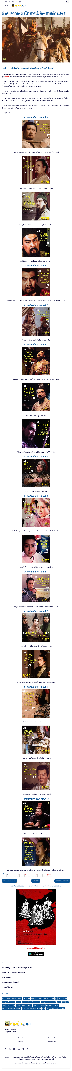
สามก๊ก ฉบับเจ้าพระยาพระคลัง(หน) (11, 1008)
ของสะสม (33, 998)
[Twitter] (6, 1)
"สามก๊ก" (6, 77)
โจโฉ (59, 998)
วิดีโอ (3, 1005)
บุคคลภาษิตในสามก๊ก (27, 1002)
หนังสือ (39, 1008)
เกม (24, 998)
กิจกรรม (20, 998)
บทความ (18, 1002)
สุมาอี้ (23, 1008)
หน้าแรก (36, 881)
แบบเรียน (37, 1002)
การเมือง (14, 998)
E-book (62, 1008)
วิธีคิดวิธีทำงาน (10, 1005)
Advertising (52, 1041)
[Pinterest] (13, 1)
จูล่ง (56, 998)
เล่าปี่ (67, 1002)
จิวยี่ (53, 998)
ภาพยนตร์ (53, 1002)
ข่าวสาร (40, 998)
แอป (47, 1008)
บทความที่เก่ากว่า (62, 881)
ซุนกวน (65, 998)
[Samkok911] (2, 1)
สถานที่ (23, 1005)
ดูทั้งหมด (49, 874)
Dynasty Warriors (54, 1008)
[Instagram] (16, 1)
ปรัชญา (43, 1002)
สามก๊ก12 (29, 1005)
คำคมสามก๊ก (46, 998)
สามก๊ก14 (42, 1005)
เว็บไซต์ (18, 1005)
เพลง (48, 1002)
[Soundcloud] (9, 1)
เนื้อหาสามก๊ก (11, 1002)
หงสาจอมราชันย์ (31, 1008)
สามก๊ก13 (35, 1005)
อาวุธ (43, 1008)
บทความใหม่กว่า (9, 881)
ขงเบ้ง (28, 998)
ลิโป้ (63, 1002)
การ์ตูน (8, 998)
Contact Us (51, 1038)
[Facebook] (20, 1)
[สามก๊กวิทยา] (19, 6)
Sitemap (20, 1041)
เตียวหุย (4, 1002)
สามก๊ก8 (56, 1005)
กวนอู (3, 998)
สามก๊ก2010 (49, 1005)
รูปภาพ (59, 1002)
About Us (20, 1038)
